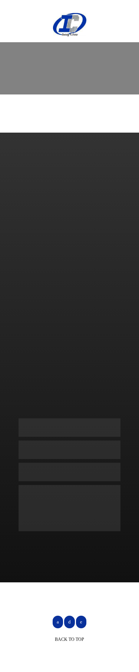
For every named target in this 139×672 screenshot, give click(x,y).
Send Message (50, 545)
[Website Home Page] (69, 24)
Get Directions (51, 370)
